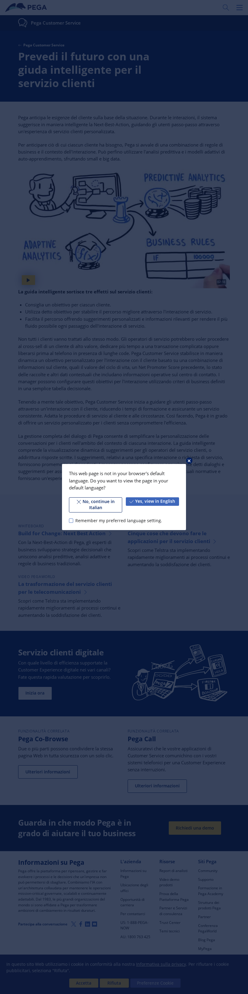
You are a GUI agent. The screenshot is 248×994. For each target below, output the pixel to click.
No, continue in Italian (99, 504)
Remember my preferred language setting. (118, 520)
